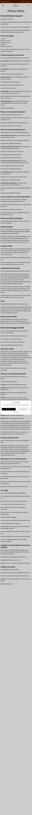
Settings (16, 412)
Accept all (8, 409)
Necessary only (23, 409)
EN (26, 1)
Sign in (29, 5)
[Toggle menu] (2, 5)
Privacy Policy (25, 405)
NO (23, 1)
